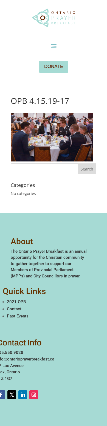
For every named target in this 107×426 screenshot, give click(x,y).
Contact (14, 308)
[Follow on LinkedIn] (22, 394)
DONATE (53, 66)
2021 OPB (16, 301)
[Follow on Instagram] (33, 394)
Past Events (18, 316)
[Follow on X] (11, 394)
